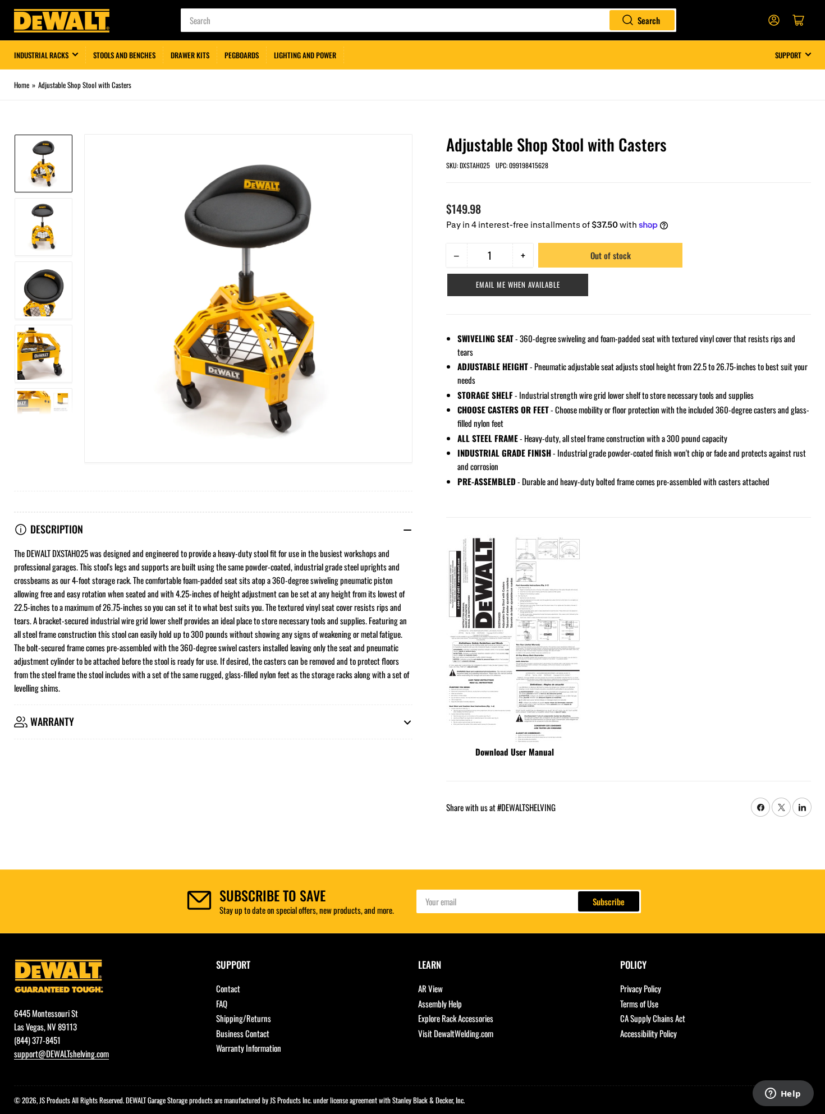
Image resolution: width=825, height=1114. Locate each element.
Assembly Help (440, 1003)
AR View (430, 988)
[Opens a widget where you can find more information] (783, 1094)
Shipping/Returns (243, 1018)
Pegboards (241, 55)
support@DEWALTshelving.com (61, 1053)
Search (649, 20)
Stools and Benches (124, 55)
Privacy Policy (640, 988)
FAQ (221, 1003)
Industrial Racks (41, 55)
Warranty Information (248, 1048)
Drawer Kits (190, 55)
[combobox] (428, 20)
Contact (228, 988)
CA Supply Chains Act (652, 1018)
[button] (517, 285)
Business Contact (242, 1033)
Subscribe (609, 901)
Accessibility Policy (648, 1033)
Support (788, 55)
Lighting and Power (305, 55)
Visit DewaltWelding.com (455, 1033)
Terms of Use (639, 1003)
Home (21, 84)
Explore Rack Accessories (455, 1018)
